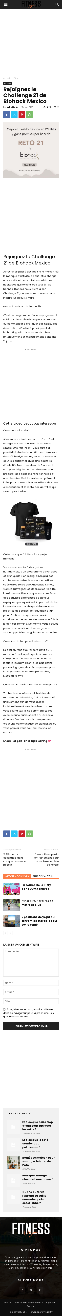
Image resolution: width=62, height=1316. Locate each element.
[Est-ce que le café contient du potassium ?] (13, 1144)
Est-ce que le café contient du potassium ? (35, 1143)
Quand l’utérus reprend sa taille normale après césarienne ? (34, 1197)
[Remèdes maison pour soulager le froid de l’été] (13, 1162)
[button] (5, 4)
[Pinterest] (22, 114)
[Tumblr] (40, 1290)
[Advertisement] (31, 42)
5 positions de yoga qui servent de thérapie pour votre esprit (39, 921)
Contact (31, 1306)
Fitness (17, 78)
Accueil (6, 78)
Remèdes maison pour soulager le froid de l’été (38, 1161)
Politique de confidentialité (29, 1302)
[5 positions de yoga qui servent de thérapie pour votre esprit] (11, 921)
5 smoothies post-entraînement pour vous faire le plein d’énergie (46, 859)
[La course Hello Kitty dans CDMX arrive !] (11, 889)
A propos (51, 1302)
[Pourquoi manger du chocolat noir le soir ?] (13, 1180)
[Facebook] (6, 114)
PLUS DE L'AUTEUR (43, 876)
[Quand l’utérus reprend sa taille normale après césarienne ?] (13, 1197)
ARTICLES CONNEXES (17, 876)
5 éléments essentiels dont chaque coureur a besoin (14, 859)
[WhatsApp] (29, 114)
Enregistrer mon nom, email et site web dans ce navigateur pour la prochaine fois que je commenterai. (28, 1013)
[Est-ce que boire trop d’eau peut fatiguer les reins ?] (13, 1127)
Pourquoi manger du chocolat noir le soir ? (37, 1177)
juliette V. (12, 107)
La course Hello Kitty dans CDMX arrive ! (36, 887)
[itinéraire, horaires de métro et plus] (11, 905)
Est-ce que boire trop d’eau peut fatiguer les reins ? (37, 1125)
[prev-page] (5, 933)
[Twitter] (14, 114)
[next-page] (11, 933)
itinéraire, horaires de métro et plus (37, 903)
